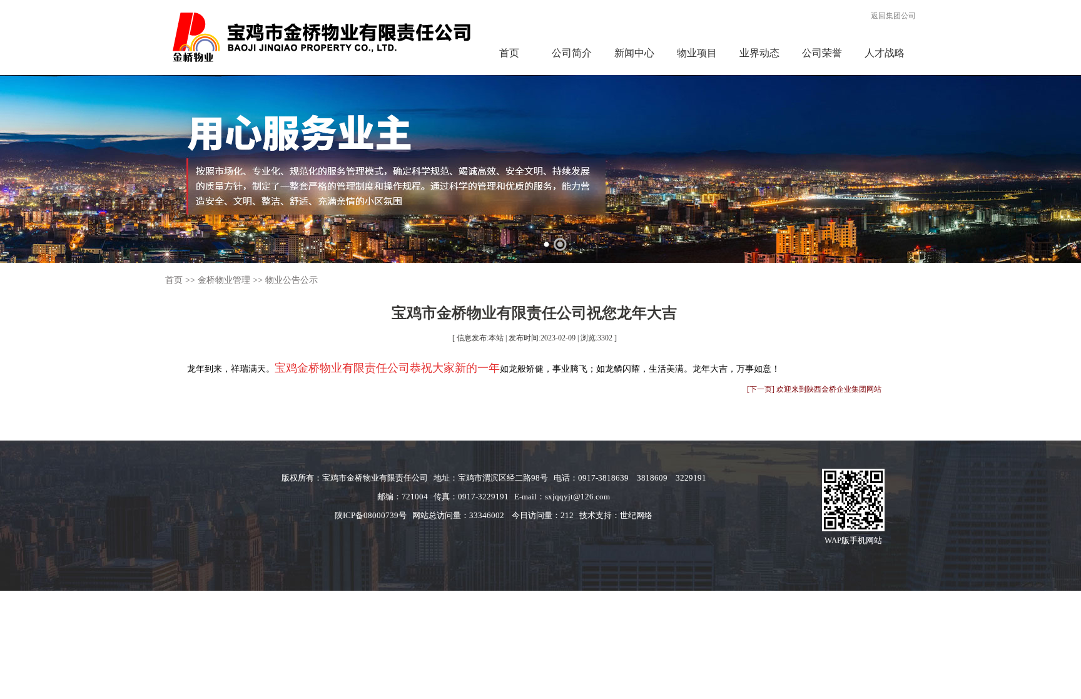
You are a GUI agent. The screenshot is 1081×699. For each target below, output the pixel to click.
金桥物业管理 (224, 280)
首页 (509, 53)
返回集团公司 (893, 15)
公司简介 (572, 53)
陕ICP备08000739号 (371, 515)
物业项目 (697, 53)
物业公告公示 (291, 280)
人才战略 (885, 53)
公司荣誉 (822, 53)
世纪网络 (636, 515)
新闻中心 (634, 53)
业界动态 (759, 53)
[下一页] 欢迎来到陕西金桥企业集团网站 (814, 389)
